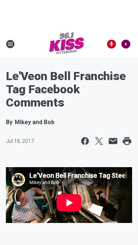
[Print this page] (127, 141)
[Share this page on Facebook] (85, 141)
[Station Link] (66, 44)
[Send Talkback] (111, 44)
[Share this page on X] (99, 141)
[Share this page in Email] (113, 141)
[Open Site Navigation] (10, 44)
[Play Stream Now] (125, 44)
